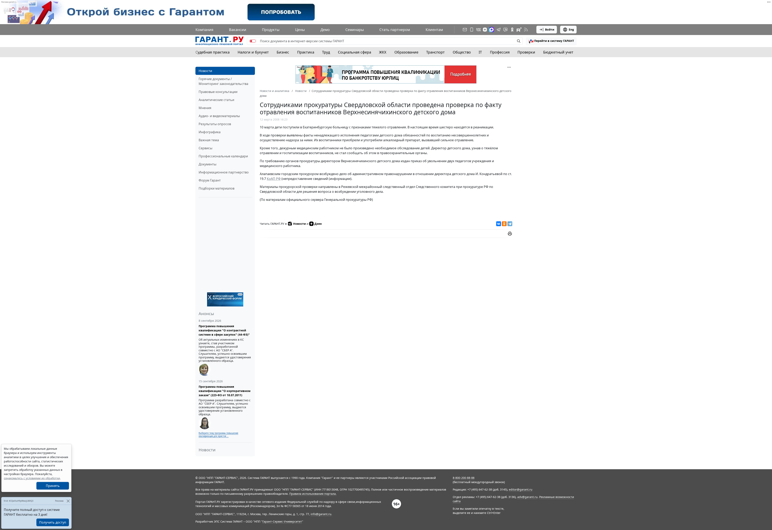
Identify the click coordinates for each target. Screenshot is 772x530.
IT (480, 52)
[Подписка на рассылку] (464, 29)
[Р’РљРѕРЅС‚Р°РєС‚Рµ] (498, 223)
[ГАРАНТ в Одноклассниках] (512, 29)
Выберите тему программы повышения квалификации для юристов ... (218, 434)
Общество (462, 52)
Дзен (318, 224)
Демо (325, 29)
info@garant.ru (321, 514)
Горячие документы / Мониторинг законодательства (223, 81)
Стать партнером (394, 29)
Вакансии (237, 29)
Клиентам (434, 29)
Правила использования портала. (313, 494)
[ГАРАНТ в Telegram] (498, 29)
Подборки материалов (216, 188)
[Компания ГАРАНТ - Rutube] (519, 29)
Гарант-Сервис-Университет (282, 521)
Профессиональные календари (223, 156)
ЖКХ (382, 52)
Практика (305, 52)
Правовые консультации (218, 92)
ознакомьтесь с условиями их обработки (32, 478)
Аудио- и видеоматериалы (219, 116)
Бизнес (283, 52)
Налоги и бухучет (253, 52)
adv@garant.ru (527, 497)
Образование (406, 52)
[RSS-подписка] (526, 29)
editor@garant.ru (520, 489)
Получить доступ (52, 522)
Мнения (205, 108)
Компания (204, 29)
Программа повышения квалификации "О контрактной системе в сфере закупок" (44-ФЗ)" (224, 330)
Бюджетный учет (558, 52)
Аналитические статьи (216, 100)
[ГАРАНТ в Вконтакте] (478, 29)
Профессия (500, 52)
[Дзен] (485, 30)
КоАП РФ (274, 178)
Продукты (270, 29)
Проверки (526, 52)
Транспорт (435, 52)
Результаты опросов (215, 124)
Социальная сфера (354, 52)
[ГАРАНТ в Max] (491, 29)
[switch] (252, 41)
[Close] (68, 501)
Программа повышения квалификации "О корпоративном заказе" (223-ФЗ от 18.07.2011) (224, 391)
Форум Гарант (210, 180)
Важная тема (209, 140)
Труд (326, 52)
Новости (205, 71)
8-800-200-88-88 (463, 478)
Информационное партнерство (224, 172)
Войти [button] (549, 29)
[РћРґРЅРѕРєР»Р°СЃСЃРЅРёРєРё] (504, 223)
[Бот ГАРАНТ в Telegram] (505, 29)
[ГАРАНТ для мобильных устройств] (471, 29)
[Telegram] (509, 223)
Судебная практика (212, 52)
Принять (53, 486)
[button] (551, 41)
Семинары (354, 29)
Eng (571, 29)
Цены (300, 29)
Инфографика (210, 132)
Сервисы (205, 148)
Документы (207, 164)
